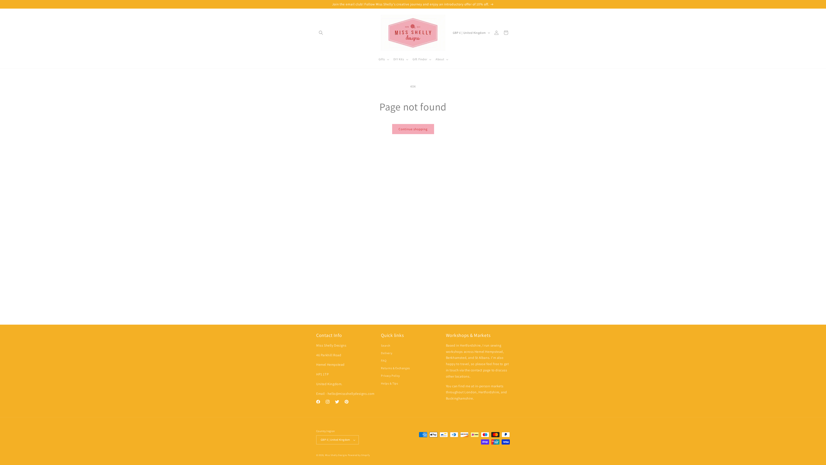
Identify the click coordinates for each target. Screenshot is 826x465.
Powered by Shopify (359, 455)
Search (385, 345)
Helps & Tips (389, 383)
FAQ (383, 361)
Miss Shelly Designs (336, 455)
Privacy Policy (390, 376)
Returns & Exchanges (395, 368)
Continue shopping (413, 129)
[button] (321, 32)
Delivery (386, 353)
